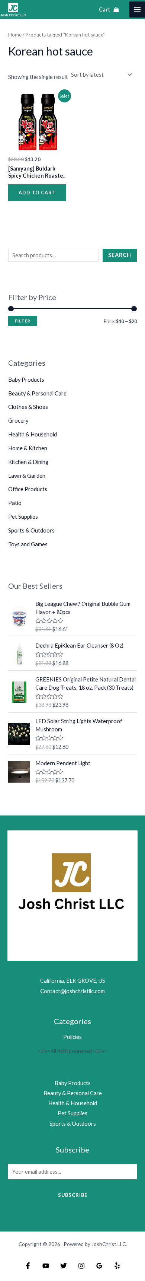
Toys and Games (28, 544)
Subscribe (72, 1195)
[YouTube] (45, 1265)
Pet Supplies (23, 517)
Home (15, 35)
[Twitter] (63, 1265)
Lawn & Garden (26, 476)
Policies (72, 1037)
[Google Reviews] (99, 1265)
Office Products (27, 489)
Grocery (18, 420)
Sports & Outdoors (31, 530)
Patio (15, 503)
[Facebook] (28, 1265)
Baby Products (26, 379)
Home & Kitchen (27, 448)
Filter (22, 320)
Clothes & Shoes (28, 407)
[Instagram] (81, 1265)
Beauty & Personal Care (37, 393)
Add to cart (37, 193)
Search (119, 255)
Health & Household (32, 434)
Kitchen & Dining (28, 462)
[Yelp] (117, 1265)
